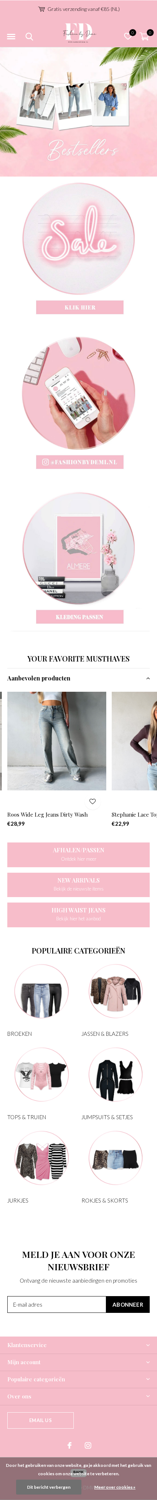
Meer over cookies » (114, 1487)
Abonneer (127, 1304)
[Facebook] (70, 1445)
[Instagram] (88, 1445)
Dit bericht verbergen (48, 1487)
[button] (11, 36)
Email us (40, 1420)
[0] (144, 36)
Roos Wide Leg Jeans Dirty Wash (47, 814)
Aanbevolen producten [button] (38, 678)
